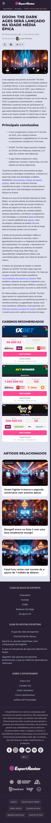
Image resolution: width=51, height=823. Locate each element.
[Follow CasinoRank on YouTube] (28, 750)
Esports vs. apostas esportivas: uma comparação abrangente (20, 643)
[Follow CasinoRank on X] (21, 750)
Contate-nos (25, 685)
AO (23, 757)
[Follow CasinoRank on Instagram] (15, 750)
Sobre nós (25, 680)
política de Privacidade (25, 699)
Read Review (25, 358)
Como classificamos (25, 695)
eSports (31, 220)
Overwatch (25, 595)
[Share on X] (4, 44)
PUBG (25, 604)
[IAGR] (30, 789)
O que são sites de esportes (25, 631)
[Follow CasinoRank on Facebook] (9, 750)
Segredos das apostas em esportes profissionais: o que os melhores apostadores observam (24, 660)
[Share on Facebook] (11, 44)
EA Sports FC (25, 614)
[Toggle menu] (3, 3)
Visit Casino (25, 354)
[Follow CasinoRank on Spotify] (34, 750)
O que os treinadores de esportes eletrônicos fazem (24, 651)
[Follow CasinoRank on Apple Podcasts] (40, 750)
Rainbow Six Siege (25, 609)
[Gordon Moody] (24, 782)
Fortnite (25, 599)
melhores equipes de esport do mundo (19, 309)
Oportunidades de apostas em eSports (19, 278)
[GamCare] (16, 789)
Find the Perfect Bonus (25, 636)
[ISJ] (11, 782)
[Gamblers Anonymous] (37, 782)
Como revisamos (25, 690)
